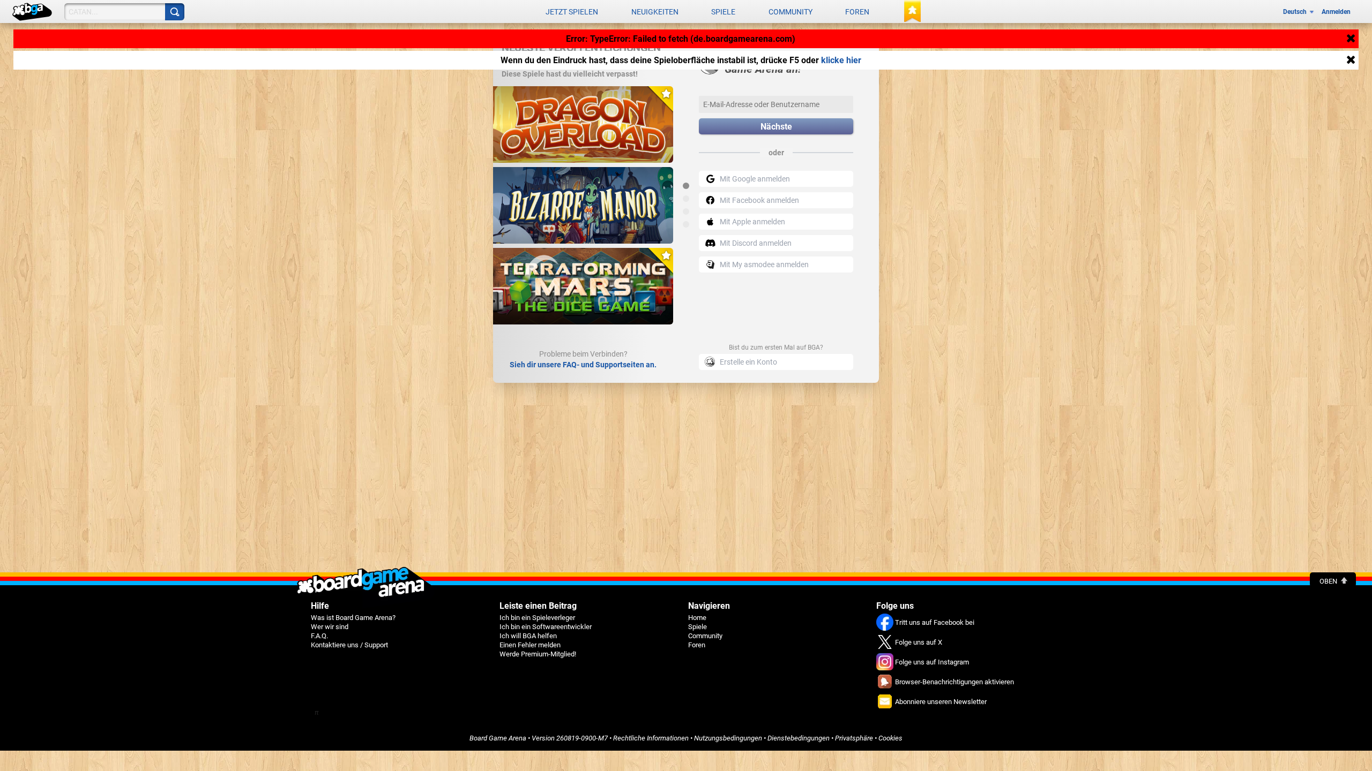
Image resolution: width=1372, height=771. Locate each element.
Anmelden (1336, 12)
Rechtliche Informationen (651, 738)
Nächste (776, 127)
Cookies (890, 738)
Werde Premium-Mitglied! (537, 654)
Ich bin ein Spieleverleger (537, 618)
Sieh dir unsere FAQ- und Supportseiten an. (583, 364)
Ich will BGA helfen (528, 636)
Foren (857, 11)
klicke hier (841, 60)
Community (790, 11)
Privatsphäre (854, 738)
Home (697, 618)
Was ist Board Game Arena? (353, 618)
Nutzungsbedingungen (728, 738)
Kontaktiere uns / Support (349, 645)
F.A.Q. (319, 636)
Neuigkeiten (654, 11)
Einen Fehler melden (530, 645)
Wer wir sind (329, 627)
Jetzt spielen (572, 11)
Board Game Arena (497, 738)
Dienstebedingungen (798, 738)
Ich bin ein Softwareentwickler (545, 627)
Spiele (723, 11)
